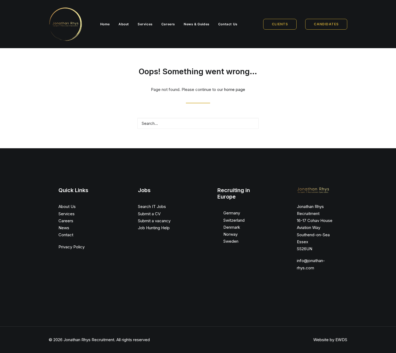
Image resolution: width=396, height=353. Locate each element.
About (124, 24)
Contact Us (228, 24)
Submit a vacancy (154, 220)
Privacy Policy (71, 246)
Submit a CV (149, 213)
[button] (251, 123)
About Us (67, 206)
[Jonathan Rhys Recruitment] (65, 24)
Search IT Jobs (152, 206)
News (63, 227)
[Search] (198, 123)
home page (234, 89)
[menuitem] (105, 24)
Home (105, 24)
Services (145, 24)
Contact (65, 234)
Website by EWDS (330, 339)
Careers (168, 24)
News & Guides (197, 24)
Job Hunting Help (154, 227)
